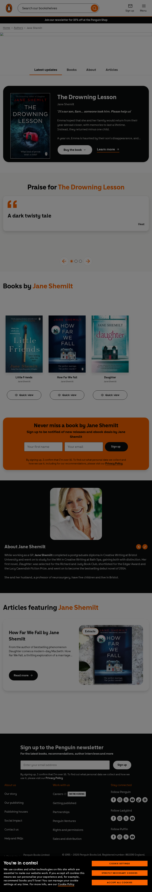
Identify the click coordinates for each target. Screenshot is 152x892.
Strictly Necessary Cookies (120, 873)
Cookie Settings (119, 863)
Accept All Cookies (119, 882)
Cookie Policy (66, 884)
